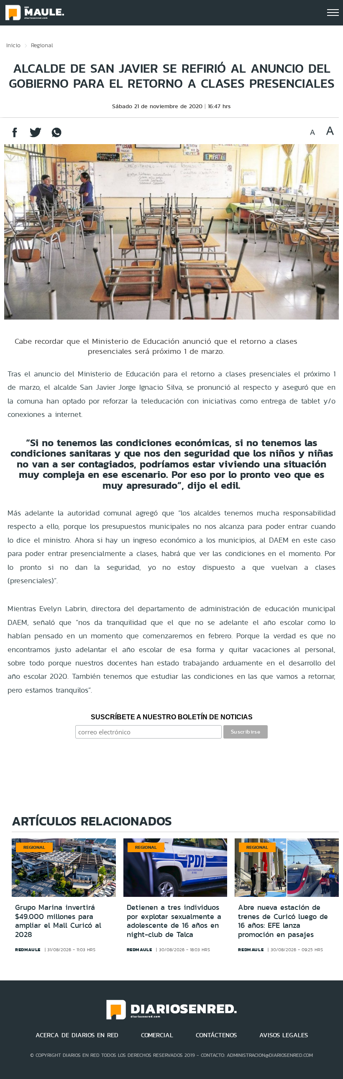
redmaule (28, 949)
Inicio (13, 45)
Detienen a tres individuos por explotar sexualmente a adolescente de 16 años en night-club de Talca (174, 921)
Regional (42, 45)
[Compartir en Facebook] (14, 136)
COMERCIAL (157, 1035)
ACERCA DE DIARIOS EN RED (77, 1035)
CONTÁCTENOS (216, 1035)
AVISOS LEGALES (283, 1035)
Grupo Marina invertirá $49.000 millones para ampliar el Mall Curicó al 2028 (58, 921)
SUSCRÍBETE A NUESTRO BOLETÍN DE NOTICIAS (172, 717)
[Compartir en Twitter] (35, 136)
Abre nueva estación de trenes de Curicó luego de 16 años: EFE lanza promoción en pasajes (283, 921)
